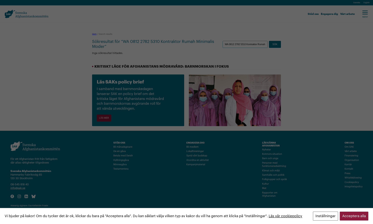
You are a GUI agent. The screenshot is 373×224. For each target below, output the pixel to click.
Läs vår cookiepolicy (285, 216)
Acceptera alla (354, 216)
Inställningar (325, 216)
